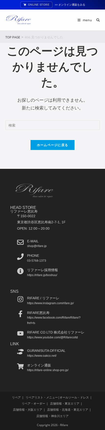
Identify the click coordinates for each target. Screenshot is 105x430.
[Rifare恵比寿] (20, 314)
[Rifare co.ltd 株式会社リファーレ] (20, 333)
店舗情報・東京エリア (64, 403)
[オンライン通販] (20, 366)
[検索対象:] (96, 20)
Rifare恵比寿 (38, 313)
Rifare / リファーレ (43, 298)
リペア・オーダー (33, 403)
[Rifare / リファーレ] (20, 299)
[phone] (20, 256)
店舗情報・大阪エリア (27, 409)
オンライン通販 (39, 365)
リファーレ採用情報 (42, 270)
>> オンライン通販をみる (70, 4)
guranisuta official (46, 351)
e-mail (33, 241)
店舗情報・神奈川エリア (52, 416)
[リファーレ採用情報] (20, 271)
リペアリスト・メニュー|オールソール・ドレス (57, 397)
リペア (16, 397)
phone (33, 256)
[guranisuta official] (20, 351)
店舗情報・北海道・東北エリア (67, 409)
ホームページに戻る (52, 145)
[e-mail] (20, 242)
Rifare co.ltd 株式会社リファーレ (55, 332)
